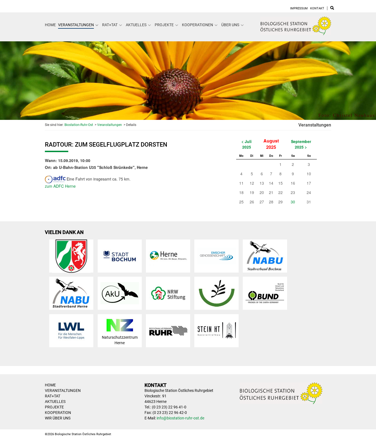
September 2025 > (301, 144)
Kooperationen (197, 25)
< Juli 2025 (246, 144)
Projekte (164, 25)
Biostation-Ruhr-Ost (78, 125)
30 (293, 201)
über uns (230, 25)
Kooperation (58, 412)
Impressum (299, 8)
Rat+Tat (110, 25)
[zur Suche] (332, 8)
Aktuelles (136, 25)
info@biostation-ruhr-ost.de (180, 418)
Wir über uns (57, 418)
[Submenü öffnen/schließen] (97, 25)
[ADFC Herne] (55, 179)
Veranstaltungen (76, 25)
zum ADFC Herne (60, 186)
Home (50, 25)
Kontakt (317, 8)
